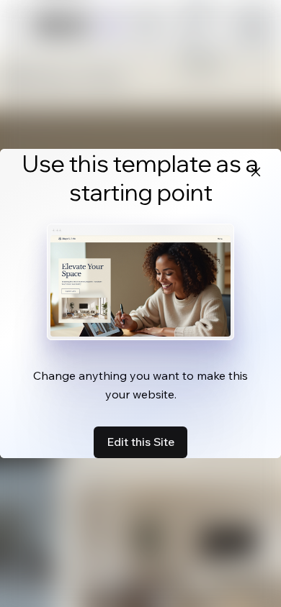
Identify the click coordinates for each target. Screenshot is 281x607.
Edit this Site (140, 441)
